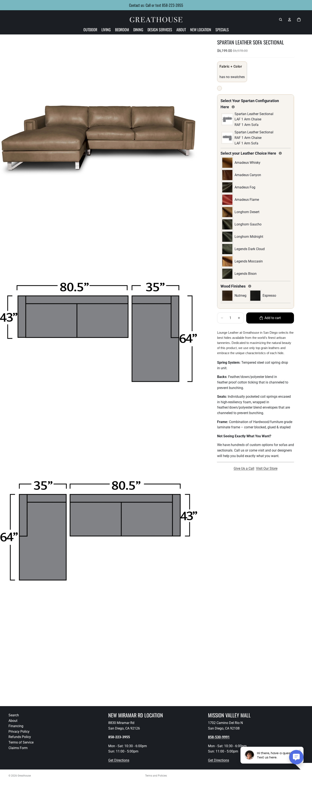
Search (13, 715)
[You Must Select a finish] (249, 286)
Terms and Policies (156, 775)
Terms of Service (21, 742)
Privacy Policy (19, 732)
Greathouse (24, 775)
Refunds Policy (19, 737)
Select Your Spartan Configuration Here (250, 103)
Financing (15, 726)
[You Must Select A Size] (233, 106)
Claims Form (18, 748)
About (12, 721)
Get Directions (118, 760)
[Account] (289, 19)
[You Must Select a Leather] (280, 153)
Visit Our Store (266, 468)
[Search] (280, 19)
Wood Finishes (248, 285)
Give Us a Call (244, 468)
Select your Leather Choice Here (256, 152)
